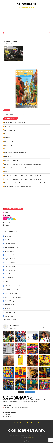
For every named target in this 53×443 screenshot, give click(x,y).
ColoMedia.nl (31, 437)
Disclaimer (8, 416)
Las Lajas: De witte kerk (11, 160)
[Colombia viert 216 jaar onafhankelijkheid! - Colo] (32, 348)
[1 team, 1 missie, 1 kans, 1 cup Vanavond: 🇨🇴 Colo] (8, 360)
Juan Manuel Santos (10, 262)
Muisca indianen (9, 141)
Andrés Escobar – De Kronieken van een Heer (17, 187)
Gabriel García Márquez (11, 247)
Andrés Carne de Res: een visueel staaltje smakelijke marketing (22, 179)
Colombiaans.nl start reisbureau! (14, 286)
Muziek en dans (8, 145)
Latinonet (7, 215)
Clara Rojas (8, 240)
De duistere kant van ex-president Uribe (16, 168)
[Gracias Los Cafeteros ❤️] (44, 348)
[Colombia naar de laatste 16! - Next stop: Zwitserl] (44, 360)
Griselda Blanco (9, 251)
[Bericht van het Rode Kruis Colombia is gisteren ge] (20, 336)
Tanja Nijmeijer (9, 277)
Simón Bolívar (9, 274)
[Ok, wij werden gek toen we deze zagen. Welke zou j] (20, 360)
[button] (50, 1)
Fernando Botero (10, 244)
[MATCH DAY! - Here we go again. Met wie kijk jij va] (44, 372)
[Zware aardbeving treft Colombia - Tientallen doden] (32, 336)
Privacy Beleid (9, 223)
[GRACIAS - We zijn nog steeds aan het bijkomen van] (20, 384)
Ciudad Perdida (8, 126)
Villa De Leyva (8, 156)
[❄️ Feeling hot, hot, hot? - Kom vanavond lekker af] (44, 384)
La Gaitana (7, 171)
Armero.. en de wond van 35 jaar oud (15, 122)
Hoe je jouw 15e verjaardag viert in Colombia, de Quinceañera (22, 175)
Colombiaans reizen (10, 312)
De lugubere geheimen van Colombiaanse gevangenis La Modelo (23, 164)
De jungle (7, 308)
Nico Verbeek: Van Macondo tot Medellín (16, 153)
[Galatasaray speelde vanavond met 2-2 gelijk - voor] (8, 336)
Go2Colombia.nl (9, 213)
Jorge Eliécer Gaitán (10, 266)
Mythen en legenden (10, 149)
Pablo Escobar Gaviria (11, 270)
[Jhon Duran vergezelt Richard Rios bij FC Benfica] (20, 348)
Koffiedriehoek (9, 316)
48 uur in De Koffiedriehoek (13, 297)
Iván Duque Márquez (11, 255)
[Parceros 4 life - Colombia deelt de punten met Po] (32, 384)
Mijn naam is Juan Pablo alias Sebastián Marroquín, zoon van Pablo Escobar (26, 183)
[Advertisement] (26, 21)
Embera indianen (9, 134)
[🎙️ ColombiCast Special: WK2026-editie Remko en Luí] (20, 372)
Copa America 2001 (10, 130)
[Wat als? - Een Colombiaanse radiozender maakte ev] (8, 384)
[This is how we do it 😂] (32, 360)
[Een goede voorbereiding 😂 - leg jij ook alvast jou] (32, 372)
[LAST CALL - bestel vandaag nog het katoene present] (44, 336)
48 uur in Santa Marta (11, 293)
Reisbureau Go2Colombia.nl (13, 290)
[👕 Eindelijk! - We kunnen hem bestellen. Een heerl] (8, 348)
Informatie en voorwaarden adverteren (16, 408)
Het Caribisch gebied (11, 301)
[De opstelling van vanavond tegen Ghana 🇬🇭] (8, 372)
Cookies (7, 225)
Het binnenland (9, 305)
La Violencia (7, 137)
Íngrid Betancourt (10, 259)
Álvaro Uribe (8, 236)
